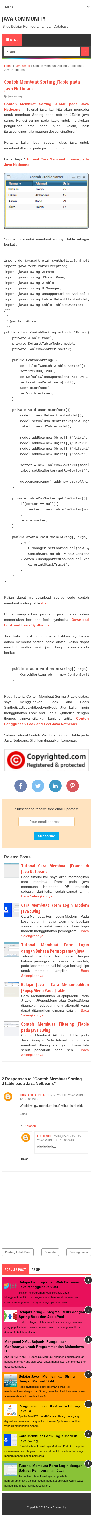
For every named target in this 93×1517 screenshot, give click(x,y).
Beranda (50, 1252)
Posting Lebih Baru (18, 1252)
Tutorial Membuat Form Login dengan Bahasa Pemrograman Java (55, 948)
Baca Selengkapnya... (38, 896)
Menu (13, 39)
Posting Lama (79, 1252)
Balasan (30, 1126)
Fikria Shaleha (32, 1095)
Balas (23, 1113)
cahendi (44, 1136)
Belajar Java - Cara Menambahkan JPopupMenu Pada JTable (55, 987)
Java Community (23, 18)
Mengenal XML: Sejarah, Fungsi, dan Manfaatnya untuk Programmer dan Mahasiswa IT (44, 1346)
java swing (15, 96)
